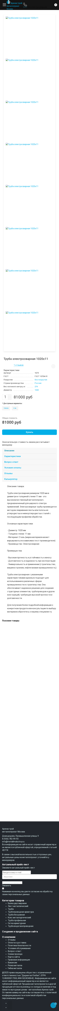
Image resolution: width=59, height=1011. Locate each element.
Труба (11, 909)
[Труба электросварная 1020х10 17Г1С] (20, 720)
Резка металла (15, 965)
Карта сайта (14, 957)
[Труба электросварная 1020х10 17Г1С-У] (21, 689)
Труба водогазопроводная (20, 926)
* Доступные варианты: (12, 403)
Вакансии (12, 962)
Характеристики (12, 456)
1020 (37, 390)
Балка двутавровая (17, 903)
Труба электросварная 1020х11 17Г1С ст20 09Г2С (25, 639)
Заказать (6, 885)
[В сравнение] (53, 366)
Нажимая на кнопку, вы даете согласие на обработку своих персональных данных (27, 892)
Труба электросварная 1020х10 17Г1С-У (20, 702)
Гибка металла (15, 968)
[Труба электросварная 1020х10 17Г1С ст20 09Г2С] (26, 752)
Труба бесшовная (16, 915)
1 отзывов (18, 365)
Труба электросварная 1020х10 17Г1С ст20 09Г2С (25, 765)
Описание (9, 450)
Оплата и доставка (17, 942)
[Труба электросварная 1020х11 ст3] (19, 657)
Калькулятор (10, 479)
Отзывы (8, 473)
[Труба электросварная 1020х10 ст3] (19, 783)
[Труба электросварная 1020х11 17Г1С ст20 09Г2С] (26, 626)
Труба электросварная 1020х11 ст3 (18, 670)
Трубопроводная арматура (21, 912)
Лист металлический (18, 906)
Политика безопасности (19, 945)
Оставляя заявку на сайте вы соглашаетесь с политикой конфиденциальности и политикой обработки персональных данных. (29, 995)
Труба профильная (17, 920)
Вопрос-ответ (11, 462)
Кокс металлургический (19, 917)
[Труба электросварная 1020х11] (29, 35)
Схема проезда (15, 954)
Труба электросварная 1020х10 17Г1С (19, 733)
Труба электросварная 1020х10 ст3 (18, 796)
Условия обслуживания (19, 948)
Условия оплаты (12, 467)
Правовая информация (19, 960)
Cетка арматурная (17, 923)
